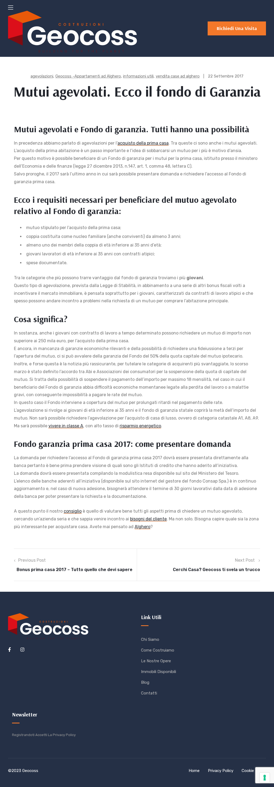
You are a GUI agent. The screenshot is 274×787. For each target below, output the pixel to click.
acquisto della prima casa (143, 143)
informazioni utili (138, 76)
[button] (237, 28)
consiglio (73, 511)
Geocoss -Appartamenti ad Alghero (88, 76)
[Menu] (10, 7)
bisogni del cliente (148, 518)
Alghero (142, 526)
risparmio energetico (140, 425)
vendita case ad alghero (178, 76)
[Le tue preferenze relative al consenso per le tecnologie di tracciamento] (265, 778)
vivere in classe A (65, 425)
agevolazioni (42, 76)
